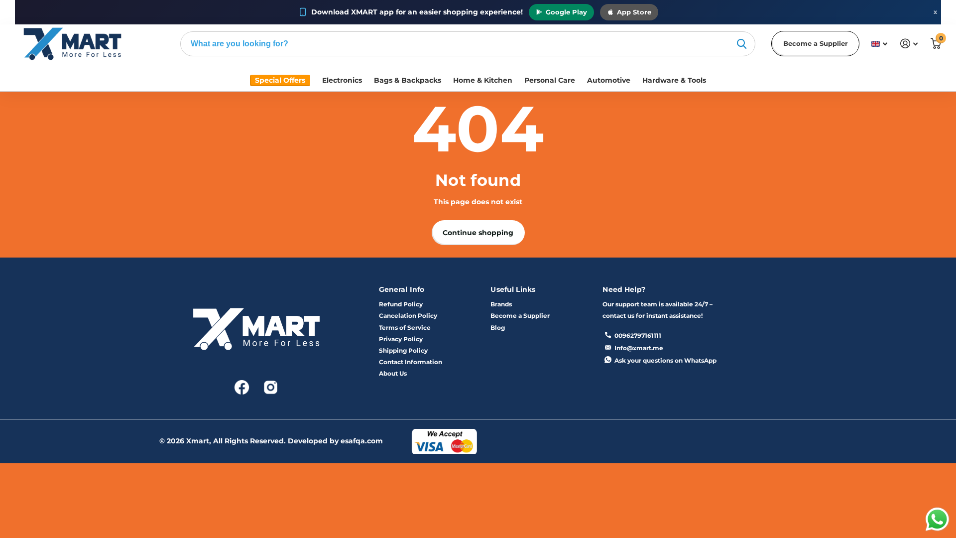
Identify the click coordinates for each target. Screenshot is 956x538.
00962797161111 (637, 335)
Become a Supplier (815, 43)
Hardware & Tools (674, 80)
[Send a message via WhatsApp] (937, 519)
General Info (402, 289)
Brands (501, 304)
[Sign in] (909, 43)
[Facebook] (242, 386)
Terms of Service (405, 327)
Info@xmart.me (638, 348)
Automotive (608, 80)
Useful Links (512, 289)
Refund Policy (401, 304)
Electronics (342, 80)
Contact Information (410, 362)
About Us (393, 373)
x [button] (935, 12)
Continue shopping (478, 232)
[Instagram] (270, 386)
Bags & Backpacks (407, 80)
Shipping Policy (403, 350)
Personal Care (549, 80)
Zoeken (741, 43)
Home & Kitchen (482, 80)
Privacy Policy (401, 339)
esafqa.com (362, 440)
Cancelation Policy (408, 315)
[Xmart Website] (256, 332)
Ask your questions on (665, 360)
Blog (497, 327)
